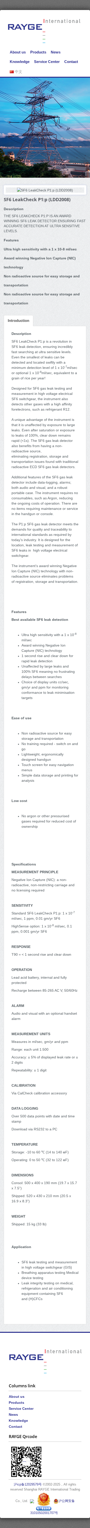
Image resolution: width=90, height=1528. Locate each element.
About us (18, 52)
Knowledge (20, 61)
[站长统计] (32, 1501)
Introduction (18, 320)
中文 (18, 71)
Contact (71, 61)
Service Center (47, 61)
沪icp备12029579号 (28, 1484)
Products (38, 52)
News (55, 52)
